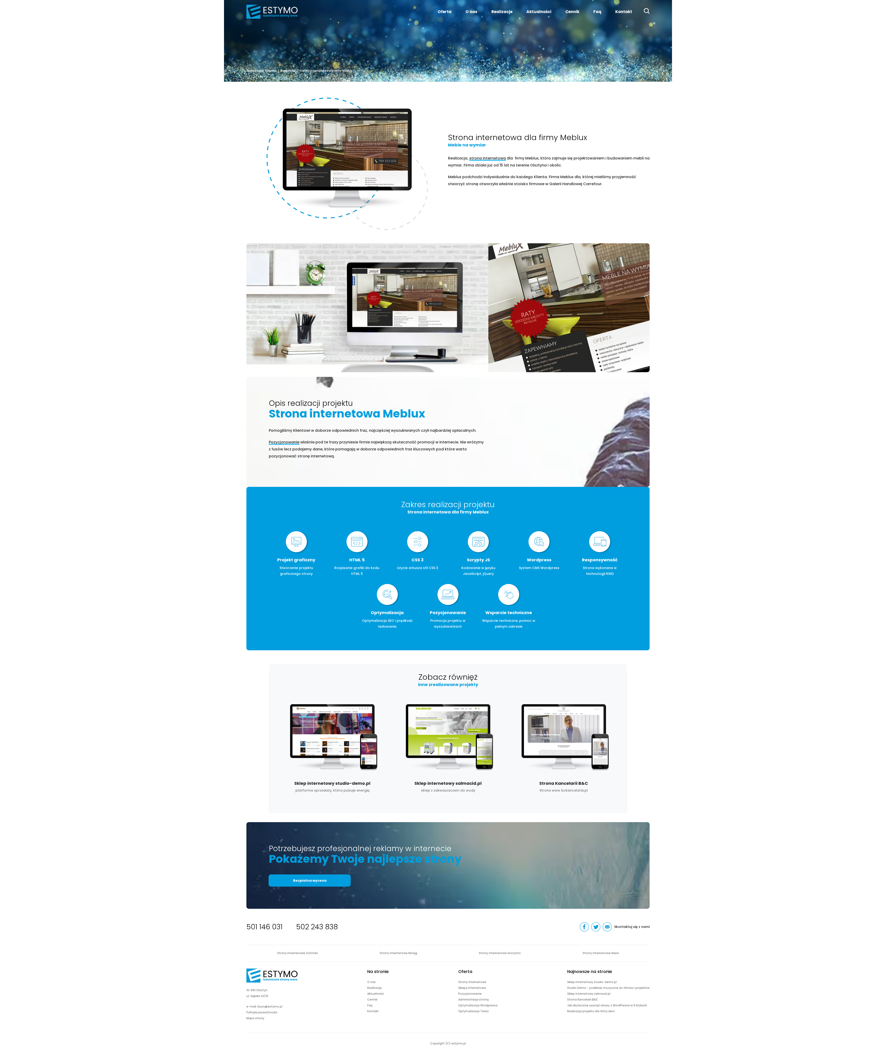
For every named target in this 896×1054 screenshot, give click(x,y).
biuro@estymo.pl (270, 1006)
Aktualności (538, 11)
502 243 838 (317, 927)
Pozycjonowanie (284, 442)
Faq (597, 11)
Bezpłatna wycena (309, 880)
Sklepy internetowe (472, 988)
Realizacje (501, 11)
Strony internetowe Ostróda (297, 953)
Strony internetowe (472, 982)
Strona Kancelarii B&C (563, 745)
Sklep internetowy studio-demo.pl (332, 745)
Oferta (445, 11)
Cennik (572, 11)
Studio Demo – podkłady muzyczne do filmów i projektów (608, 988)
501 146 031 (264, 927)
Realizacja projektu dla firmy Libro (591, 1011)
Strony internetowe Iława (601, 953)
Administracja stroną (473, 999)
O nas (471, 11)
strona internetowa (487, 158)
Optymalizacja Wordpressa (477, 1005)
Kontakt (623, 11)
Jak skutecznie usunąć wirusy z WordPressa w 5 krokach (607, 1005)
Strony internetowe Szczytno (500, 953)
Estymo (270, 71)
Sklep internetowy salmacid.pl (448, 745)
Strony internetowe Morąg (398, 953)
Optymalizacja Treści (473, 1011)
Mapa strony (255, 1018)
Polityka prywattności (261, 1012)
